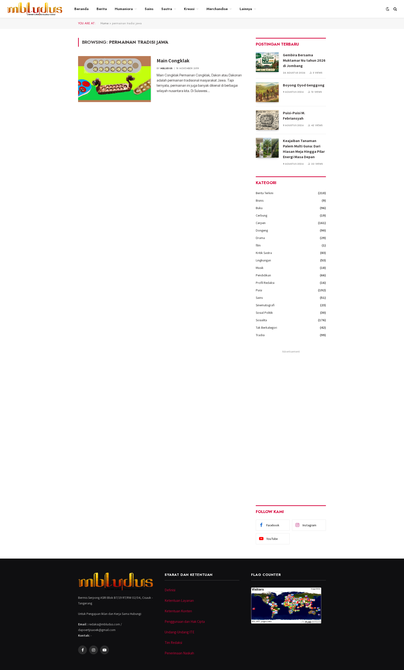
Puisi (259, 290)
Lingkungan (263, 260)
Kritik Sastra (264, 253)
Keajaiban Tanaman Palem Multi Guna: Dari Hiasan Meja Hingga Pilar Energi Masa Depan (304, 148)
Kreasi (189, 8)
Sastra (166, 8)
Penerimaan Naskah (179, 653)
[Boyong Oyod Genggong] (267, 92)
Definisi (170, 590)
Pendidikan (263, 275)
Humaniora (124, 8)
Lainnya (246, 8)
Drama (260, 238)
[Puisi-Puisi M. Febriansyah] (267, 120)
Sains (149, 8)
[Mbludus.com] (34, 9)
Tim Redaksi (173, 642)
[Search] (395, 9)
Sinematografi (265, 305)
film (258, 245)
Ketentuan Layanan (179, 600)
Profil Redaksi (265, 283)
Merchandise (217, 8)
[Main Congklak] (114, 79)
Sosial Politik (264, 312)
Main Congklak (173, 60)
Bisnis (259, 200)
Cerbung (261, 215)
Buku (259, 208)
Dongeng (262, 230)
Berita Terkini (264, 193)
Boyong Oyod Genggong (304, 85)
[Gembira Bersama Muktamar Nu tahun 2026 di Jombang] (267, 62)
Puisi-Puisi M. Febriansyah (294, 115)
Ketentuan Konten (178, 611)
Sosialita (261, 320)
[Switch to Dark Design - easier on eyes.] (387, 9)
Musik (259, 268)
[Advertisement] (291, 425)
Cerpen (261, 223)
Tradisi (260, 335)
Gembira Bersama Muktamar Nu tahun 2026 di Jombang (304, 60)
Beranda (81, 8)
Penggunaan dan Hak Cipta (185, 621)
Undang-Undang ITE (179, 632)
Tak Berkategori (266, 327)
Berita (102, 8)
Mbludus (166, 68)
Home (104, 23)
